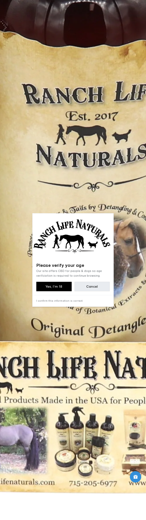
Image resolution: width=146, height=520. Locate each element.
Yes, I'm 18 (53, 286)
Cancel (92, 286)
